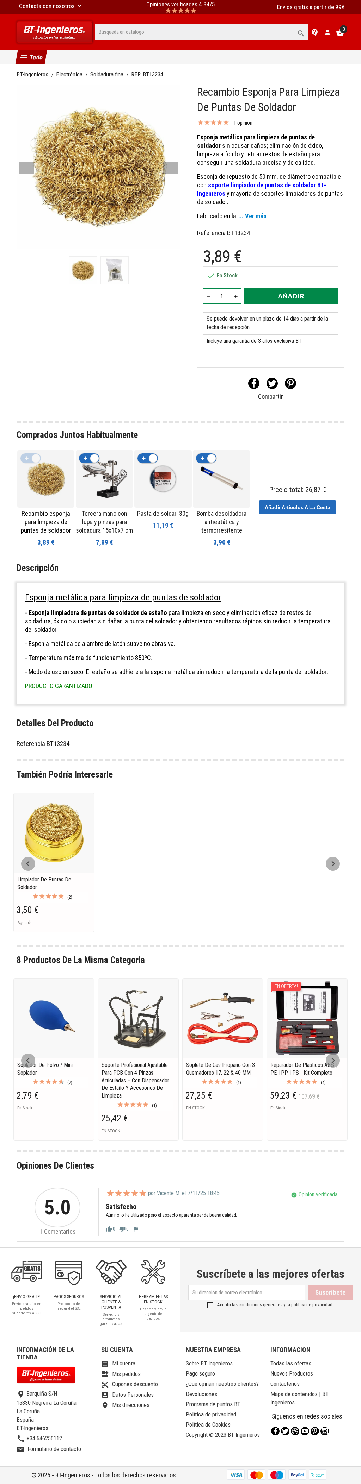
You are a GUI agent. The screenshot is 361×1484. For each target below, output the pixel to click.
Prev (26, 168)
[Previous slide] (28, 864)
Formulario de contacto (49, 1448)
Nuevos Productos (291, 1373)
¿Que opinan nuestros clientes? (222, 1383)
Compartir (254, 383)
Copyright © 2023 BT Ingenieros (223, 1434)
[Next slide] (333, 864)
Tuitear (272, 383)
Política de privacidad (211, 1414)
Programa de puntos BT (213, 1404)
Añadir (291, 296)
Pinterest (290, 383)
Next (170, 168)
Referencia (211, 233)
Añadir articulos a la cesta (297, 507)
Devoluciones (201, 1393)
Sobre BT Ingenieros (209, 1363)
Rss (295, 1431)
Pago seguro (200, 1373)
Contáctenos (285, 1383)
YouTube (305, 1431)
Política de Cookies (208, 1424)
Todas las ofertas (290, 1363)
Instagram (324, 1431)
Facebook (275, 1431)
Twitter (285, 1431)
